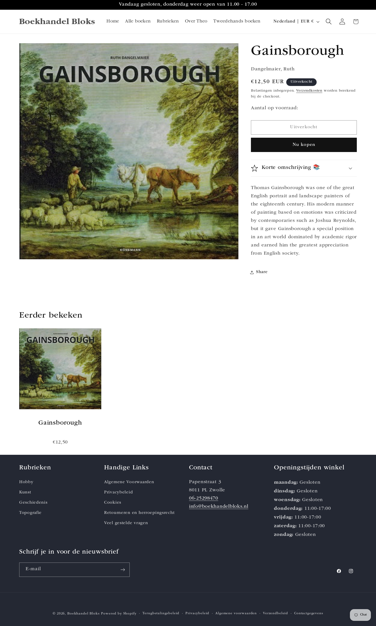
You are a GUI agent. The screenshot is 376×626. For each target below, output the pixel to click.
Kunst (25, 492)
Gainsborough (60, 423)
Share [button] (262, 272)
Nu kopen (304, 145)
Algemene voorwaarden (236, 613)
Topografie (30, 513)
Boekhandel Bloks (83, 614)
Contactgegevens (308, 613)
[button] (329, 21)
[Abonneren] (122, 570)
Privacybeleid (118, 492)
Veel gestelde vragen (126, 523)
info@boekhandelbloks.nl (218, 506)
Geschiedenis (33, 502)
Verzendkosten (309, 91)
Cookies (112, 502)
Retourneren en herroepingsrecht (139, 513)
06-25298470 (203, 498)
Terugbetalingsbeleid (160, 613)
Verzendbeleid (275, 613)
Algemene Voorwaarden (129, 482)
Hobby (26, 482)
